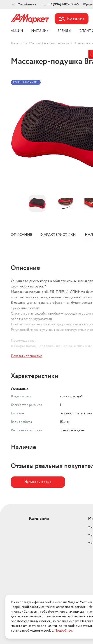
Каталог (17, 43)
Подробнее (63, 630)
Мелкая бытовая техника (49, 43)
